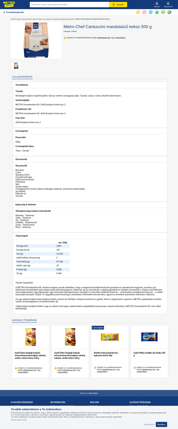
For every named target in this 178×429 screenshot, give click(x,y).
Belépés (157, 7)
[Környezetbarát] (163, 11)
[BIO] (169, 11)
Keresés (120, 5)
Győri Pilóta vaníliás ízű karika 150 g (149, 354)
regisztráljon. (120, 38)
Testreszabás (148, 424)
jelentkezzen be (103, 38)
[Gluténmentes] (138, 11)
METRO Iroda (15, 19)
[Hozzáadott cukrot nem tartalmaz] (144, 11)
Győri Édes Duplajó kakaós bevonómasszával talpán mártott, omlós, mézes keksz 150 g (30, 355)
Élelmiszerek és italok (29, 19)
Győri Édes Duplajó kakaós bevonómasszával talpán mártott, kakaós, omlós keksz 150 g (69, 355)
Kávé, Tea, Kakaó (44, 19)
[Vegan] (157, 11)
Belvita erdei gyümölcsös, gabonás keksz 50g (106, 354)
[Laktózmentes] (151, 11)
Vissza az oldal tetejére (89, 393)
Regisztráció (168, 7)
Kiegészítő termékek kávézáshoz (63, 19)
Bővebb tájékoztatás (19, 420)
